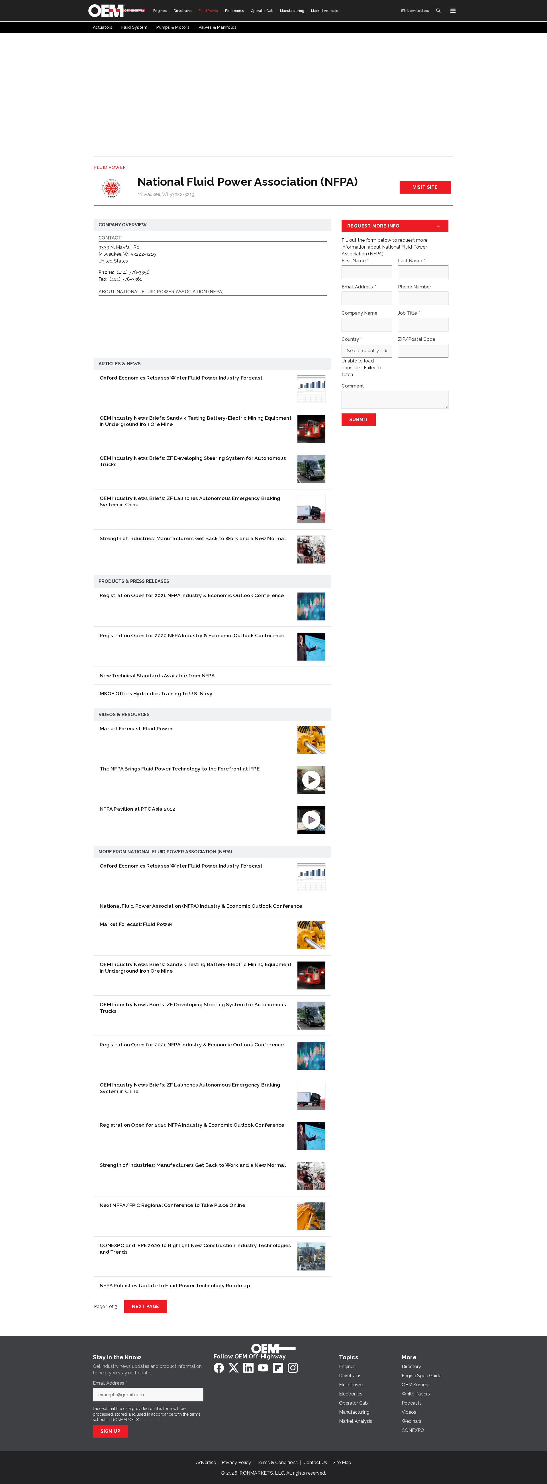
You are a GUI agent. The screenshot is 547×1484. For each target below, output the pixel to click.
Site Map (342, 1462)
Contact (110, 238)
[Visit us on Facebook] (219, 1368)
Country (352, 339)
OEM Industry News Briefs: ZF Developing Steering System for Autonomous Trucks (193, 461)
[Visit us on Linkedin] (248, 1368)
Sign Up (111, 1431)
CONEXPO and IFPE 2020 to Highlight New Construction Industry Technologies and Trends (195, 1248)
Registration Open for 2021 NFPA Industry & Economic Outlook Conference (192, 595)
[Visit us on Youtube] (263, 1368)
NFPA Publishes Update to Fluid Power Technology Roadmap (175, 1285)
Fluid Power (110, 167)
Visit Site (425, 187)
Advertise (206, 1462)
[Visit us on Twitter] (233, 1368)
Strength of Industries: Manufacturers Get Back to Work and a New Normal (193, 538)
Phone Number (414, 287)
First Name (355, 261)
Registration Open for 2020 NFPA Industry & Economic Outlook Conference (192, 635)
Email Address (359, 287)
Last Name (411, 261)
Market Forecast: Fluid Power (136, 728)
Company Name (359, 313)
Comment (353, 386)
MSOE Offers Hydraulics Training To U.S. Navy (156, 693)
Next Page (145, 1306)
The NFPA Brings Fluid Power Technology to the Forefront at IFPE (180, 769)
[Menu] (453, 11)
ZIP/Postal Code (417, 339)
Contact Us (315, 1462)
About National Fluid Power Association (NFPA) (161, 292)
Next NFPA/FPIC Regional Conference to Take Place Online (172, 1205)
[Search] (438, 11)
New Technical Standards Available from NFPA (157, 676)
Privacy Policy (153, 1419)
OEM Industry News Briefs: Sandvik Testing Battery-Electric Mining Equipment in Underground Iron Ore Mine (195, 421)
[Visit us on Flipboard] (278, 1368)
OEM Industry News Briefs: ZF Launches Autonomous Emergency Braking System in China (190, 501)
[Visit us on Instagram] (293, 1368)
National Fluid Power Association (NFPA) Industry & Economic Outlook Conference (201, 906)
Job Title (409, 313)
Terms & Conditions (277, 1462)
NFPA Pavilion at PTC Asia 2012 (137, 809)
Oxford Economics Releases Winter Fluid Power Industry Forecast (181, 378)
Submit (358, 419)
